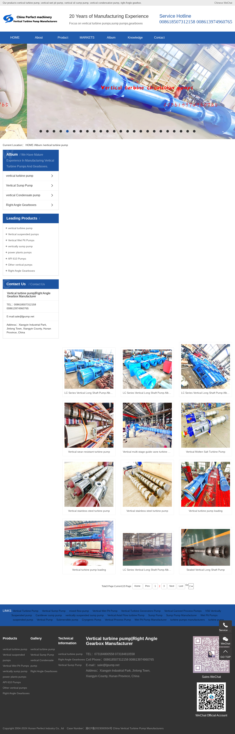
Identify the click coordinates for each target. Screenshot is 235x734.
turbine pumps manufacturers (187, 619)
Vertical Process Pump (118, 619)
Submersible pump (67, 619)
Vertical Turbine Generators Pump (141, 610)
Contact (159, 37)
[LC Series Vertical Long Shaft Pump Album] (88, 369)
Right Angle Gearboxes (21, 204)
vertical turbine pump (56, 145)
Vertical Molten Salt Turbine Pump (205, 451)
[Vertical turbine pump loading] (205, 484)
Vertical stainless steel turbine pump (89, 510)
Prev (147, 586)
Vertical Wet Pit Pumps (21, 240)
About (39, 37)
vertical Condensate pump (23, 195)
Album (111, 37)
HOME (14, 37)
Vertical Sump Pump (19, 185)
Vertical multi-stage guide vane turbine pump (147, 451)
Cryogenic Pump (92, 619)
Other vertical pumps (20, 264)
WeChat (228, 2)
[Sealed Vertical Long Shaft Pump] (205, 547)
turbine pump (216, 619)
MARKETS (87, 37)
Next (171, 586)
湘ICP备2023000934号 (99, 728)
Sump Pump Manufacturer (182, 615)
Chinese (218, 2)
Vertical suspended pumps (23, 234)
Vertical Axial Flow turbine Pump (126, 615)
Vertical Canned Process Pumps (183, 610)
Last (181, 586)
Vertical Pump (45, 619)
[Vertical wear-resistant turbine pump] (88, 425)
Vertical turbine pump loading (206, 510)
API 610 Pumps (17, 258)
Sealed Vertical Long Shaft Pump (206, 569)
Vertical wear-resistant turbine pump (89, 451)
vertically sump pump (20, 246)
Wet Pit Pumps (209, 615)
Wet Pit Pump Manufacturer (151, 619)
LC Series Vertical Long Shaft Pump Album (88, 392)
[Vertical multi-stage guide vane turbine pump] (147, 425)
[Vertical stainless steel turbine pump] (88, 484)
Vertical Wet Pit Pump (105, 610)
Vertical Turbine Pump (26, 610)
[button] (40, 131)
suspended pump (23, 619)
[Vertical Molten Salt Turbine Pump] (205, 425)
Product (63, 37)
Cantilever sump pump (49, 615)
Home (137, 586)
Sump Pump (155, 615)
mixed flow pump (79, 610)
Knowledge (135, 37)
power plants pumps (20, 252)
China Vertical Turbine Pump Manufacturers (138, 728)
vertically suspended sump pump (85, 615)
